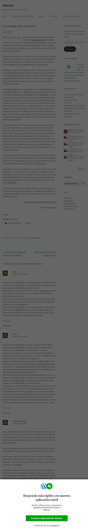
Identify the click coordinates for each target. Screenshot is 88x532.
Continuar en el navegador (47, 525)
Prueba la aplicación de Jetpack (46, 518)
